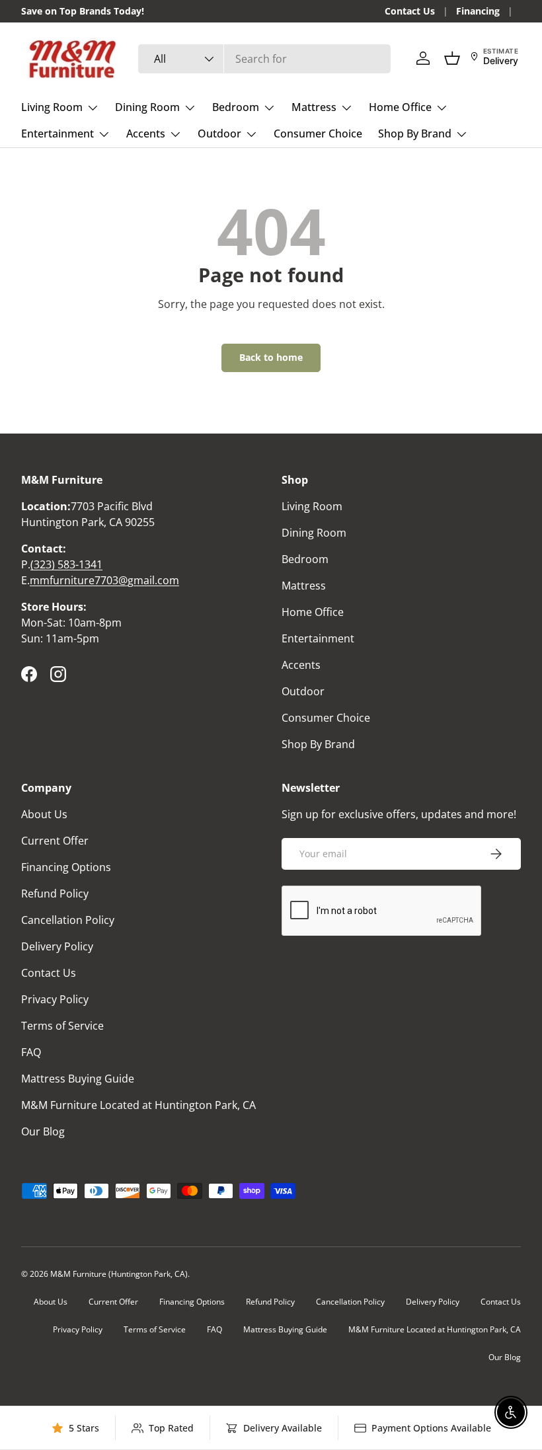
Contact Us (410, 11)
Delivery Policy (57, 946)
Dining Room (314, 532)
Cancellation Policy (67, 920)
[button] (452, 58)
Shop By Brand (318, 744)
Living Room (312, 506)
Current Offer (55, 840)
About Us (44, 814)
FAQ (31, 1052)
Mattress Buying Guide (77, 1078)
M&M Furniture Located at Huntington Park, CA (138, 1105)
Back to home (271, 357)
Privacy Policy (55, 999)
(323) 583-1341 (66, 564)
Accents (301, 665)
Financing (478, 11)
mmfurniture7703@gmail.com (104, 580)
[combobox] (264, 58)
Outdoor (303, 691)
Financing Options (66, 867)
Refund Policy (55, 893)
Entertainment (318, 638)
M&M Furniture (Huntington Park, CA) (119, 1273)
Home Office (313, 612)
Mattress (304, 585)
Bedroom (305, 559)
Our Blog (43, 1131)
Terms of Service (62, 1025)
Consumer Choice (318, 133)
